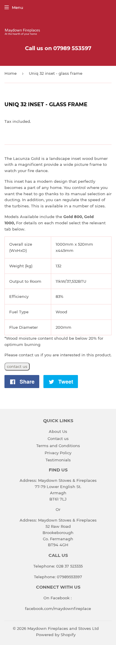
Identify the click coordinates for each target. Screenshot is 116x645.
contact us (17, 366)
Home (10, 73)
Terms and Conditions (58, 445)
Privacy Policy (58, 452)
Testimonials (58, 459)
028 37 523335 (69, 566)
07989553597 (69, 576)
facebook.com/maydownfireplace (58, 608)
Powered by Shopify (56, 634)
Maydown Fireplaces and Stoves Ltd (63, 628)
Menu (17, 7)
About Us (58, 431)
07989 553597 (72, 48)
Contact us (58, 438)
